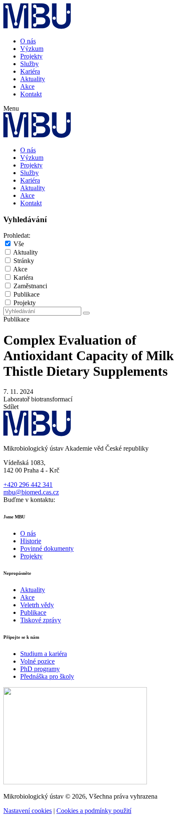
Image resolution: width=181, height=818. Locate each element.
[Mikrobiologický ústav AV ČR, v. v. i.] (37, 26)
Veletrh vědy (37, 604)
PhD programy (40, 668)
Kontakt (31, 94)
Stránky (23, 260)
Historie (30, 540)
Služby (29, 63)
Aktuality (32, 78)
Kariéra (30, 71)
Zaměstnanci (30, 285)
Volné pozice (37, 661)
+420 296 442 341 (28, 484)
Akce (27, 86)
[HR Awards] (75, 782)
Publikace (26, 294)
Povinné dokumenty (47, 548)
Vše (18, 243)
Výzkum (31, 48)
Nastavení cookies (27, 810)
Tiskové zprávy (40, 620)
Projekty (31, 56)
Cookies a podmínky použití (93, 810)
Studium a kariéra (43, 653)
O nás (28, 41)
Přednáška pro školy (47, 676)
